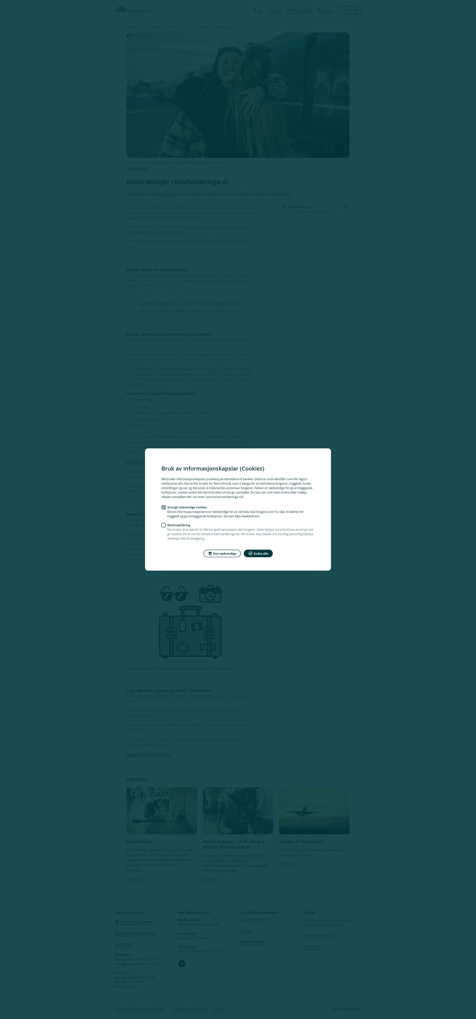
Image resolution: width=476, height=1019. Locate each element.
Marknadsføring (178, 525)
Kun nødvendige (224, 553)
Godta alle (260, 553)
